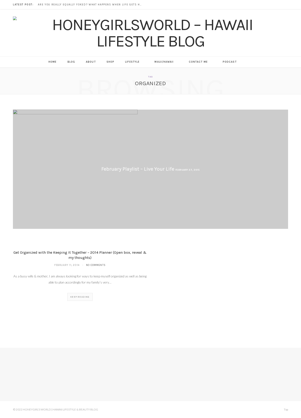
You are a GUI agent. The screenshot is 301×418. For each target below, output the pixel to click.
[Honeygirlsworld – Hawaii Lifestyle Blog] (150, 32)
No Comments (96, 265)
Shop (110, 61)
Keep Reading (79, 296)
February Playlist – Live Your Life (137, 169)
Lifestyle (132, 61)
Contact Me (198, 61)
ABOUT (91, 61)
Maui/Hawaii (164, 61)
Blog (71, 61)
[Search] (247, 62)
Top (285, 409)
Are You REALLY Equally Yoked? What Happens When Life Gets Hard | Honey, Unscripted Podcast (91, 4)
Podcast (230, 61)
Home (52, 61)
